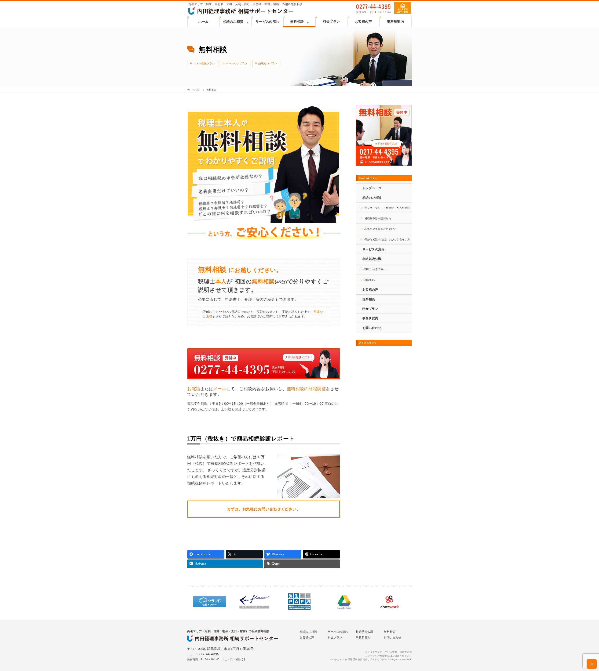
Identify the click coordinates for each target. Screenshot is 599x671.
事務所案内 (395, 21)
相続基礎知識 (364, 631)
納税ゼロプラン (267, 63)
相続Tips (369, 279)
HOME (195, 89)
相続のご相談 (233, 21)
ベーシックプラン (236, 63)
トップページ (371, 188)
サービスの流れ (267, 21)
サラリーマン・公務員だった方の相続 (387, 207)
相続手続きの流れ (375, 269)
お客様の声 (363, 21)
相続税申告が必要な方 (377, 218)
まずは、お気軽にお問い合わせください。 (263, 509)
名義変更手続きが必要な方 (380, 228)
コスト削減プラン (204, 63)
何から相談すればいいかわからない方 (387, 239)
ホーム (203, 21)
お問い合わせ (371, 328)
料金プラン (331, 21)
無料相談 (297, 21)
